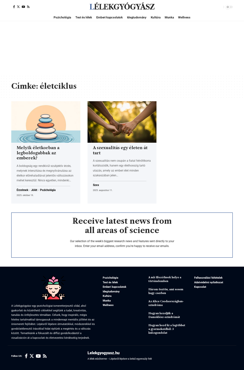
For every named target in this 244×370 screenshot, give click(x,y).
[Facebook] (14, 6)
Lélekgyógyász (122, 7)
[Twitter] (18, 6)
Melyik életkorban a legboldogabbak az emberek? (38, 152)
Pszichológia (48, 190)
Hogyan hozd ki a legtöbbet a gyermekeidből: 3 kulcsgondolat (166, 329)
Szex (96, 185)
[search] (220, 7)
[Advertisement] (122, 48)
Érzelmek (22, 190)
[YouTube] (23, 6)
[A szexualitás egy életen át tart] (122, 122)
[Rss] (28, 6)
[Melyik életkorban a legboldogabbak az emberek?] (45, 122)
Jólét (34, 190)
